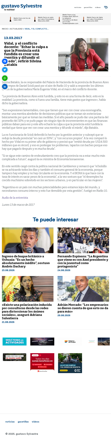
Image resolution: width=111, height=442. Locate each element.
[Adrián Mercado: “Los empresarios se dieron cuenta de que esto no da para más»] (83, 289)
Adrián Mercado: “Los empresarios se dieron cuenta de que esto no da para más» (83, 308)
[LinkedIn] (5, 86)
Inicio (5, 29)
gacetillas (23, 421)
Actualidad (16, 29)
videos (35, 421)
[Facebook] (5, 61)
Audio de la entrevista (15, 198)
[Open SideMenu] (106, 7)
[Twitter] (5, 70)
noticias (10, 421)
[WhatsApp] (5, 78)
